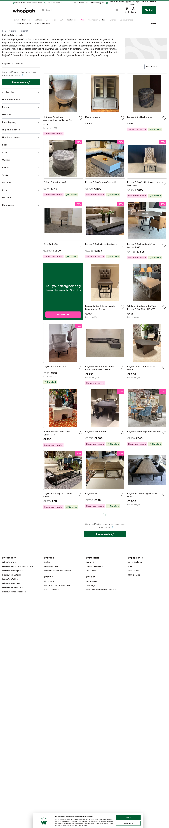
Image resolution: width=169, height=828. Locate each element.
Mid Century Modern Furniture (57, 585)
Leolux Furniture (51, 566)
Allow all (128, 817)
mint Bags (90, 585)
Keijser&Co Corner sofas (12, 587)
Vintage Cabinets (51, 589)
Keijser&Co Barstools (11, 575)
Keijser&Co (25, 31)
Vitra (130, 566)
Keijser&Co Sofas (9, 562)
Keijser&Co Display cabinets (14, 591)
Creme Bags (91, 581)
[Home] (24, 10)
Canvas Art (90, 562)
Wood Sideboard (135, 562)
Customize (127, 823)
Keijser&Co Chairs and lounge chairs (17, 566)
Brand (13, 31)
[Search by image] (117, 10)
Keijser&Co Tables (10, 579)
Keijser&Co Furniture (11, 583)
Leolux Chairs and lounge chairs (57, 570)
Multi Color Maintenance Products (101, 589)
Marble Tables (134, 575)
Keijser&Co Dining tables (13, 570)
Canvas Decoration (94, 566)
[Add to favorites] (80, 118)
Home (4, 31)
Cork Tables (91, 570)
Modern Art (49, 581)
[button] (131, 3)
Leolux (47, 562)
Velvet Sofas (133, 570)
